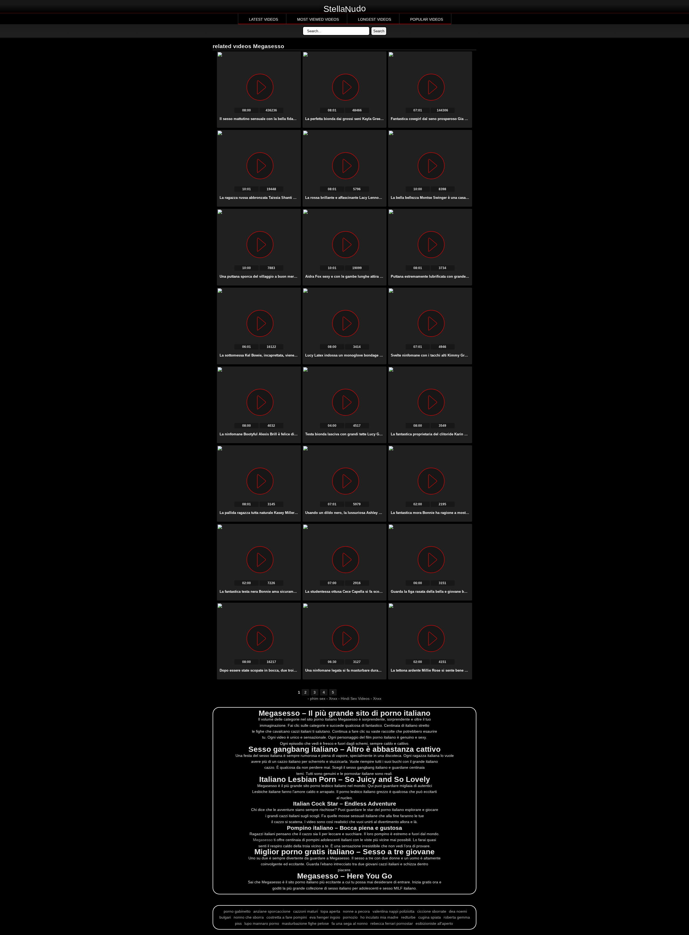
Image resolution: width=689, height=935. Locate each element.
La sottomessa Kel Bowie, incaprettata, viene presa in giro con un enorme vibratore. (290, 355)
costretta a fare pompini (286, 917)
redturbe (408, 917)
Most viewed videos (318, 19)
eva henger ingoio (325, 917)
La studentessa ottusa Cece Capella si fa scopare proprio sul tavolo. (362, 592)
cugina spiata (429, 917)
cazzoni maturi (305, 911)
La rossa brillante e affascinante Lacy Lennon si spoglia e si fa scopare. (365, 198)
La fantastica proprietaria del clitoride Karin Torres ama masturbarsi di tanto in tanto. (461, 434)
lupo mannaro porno (261, 923)
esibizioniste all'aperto (434, 923)
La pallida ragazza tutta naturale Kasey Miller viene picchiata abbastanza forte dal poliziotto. (296, 513)
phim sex (318, 698)
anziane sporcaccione (271, 911)
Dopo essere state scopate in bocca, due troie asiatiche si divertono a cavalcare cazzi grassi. (297, 670)
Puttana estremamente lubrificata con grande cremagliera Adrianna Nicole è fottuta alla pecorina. (471, 276)
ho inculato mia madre (379, 917)
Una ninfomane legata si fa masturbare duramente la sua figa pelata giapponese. (372, 670)
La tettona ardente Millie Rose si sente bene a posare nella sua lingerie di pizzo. (457, 670)
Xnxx (333, 698)
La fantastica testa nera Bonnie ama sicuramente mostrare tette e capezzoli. (282, 592)
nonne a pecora (356, 911)
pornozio (350, 917)
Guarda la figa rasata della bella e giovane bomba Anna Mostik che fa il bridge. (456, 592)
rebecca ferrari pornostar (391, 923)
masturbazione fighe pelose (305, 923)
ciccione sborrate (431, 911)
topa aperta (330, 911)
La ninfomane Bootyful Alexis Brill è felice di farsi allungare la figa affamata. (283, 434)
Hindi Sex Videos (355, 698)
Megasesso (263, 840)
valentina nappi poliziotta (393, 911)
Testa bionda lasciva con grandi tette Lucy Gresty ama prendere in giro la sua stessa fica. (379, 434)
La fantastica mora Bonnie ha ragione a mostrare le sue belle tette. (446, 513)
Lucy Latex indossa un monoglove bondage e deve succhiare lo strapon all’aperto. (374, 355)
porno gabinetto (237, 911)
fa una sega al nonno (350, 923)
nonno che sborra (249, 917)
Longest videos (374, 19)
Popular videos (426, 19)
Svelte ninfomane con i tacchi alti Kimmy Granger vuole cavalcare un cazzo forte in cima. (465, 355)
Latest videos (263, 19)
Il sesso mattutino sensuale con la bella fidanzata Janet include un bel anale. (284, 119)
